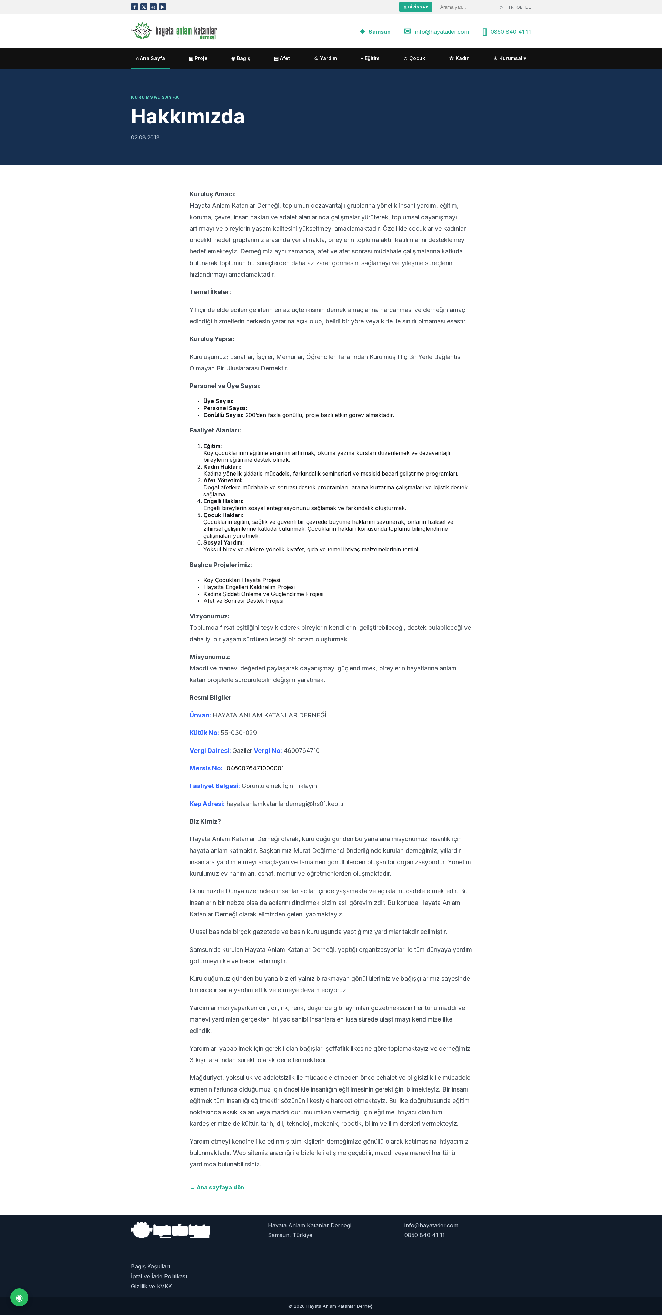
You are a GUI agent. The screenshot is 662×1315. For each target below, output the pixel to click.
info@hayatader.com (442, 31)
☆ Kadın (459, 58)
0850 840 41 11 (511, 31)
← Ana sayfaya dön (217, 1187)
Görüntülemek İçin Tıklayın (279, 785)
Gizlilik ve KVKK (151, 1286)
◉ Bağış (240, 58)
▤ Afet (282, 58)
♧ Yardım (325, 58)
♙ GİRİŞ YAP (415, 6)
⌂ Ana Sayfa (150, 58)
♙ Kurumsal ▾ (509, 58)
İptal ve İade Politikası (159, 1276)
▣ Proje (198, 58)
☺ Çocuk (414, 58)
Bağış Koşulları (150, 1266)
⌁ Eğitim (370, 58)
